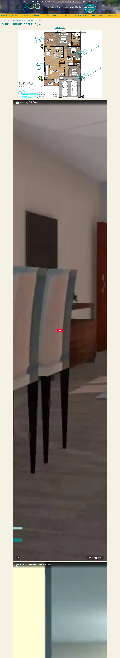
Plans (8, 20)
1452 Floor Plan (60, 28)
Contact (112, 16)
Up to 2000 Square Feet (18, 20)
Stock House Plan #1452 (34, 20)
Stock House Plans (9, 16)
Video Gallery (50, 16)
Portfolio (65, 16)
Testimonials (81, 16)
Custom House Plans (30, 16)
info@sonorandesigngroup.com (88, 1)
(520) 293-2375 (62, 1)
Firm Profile (97, 16)
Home (3, 20)
